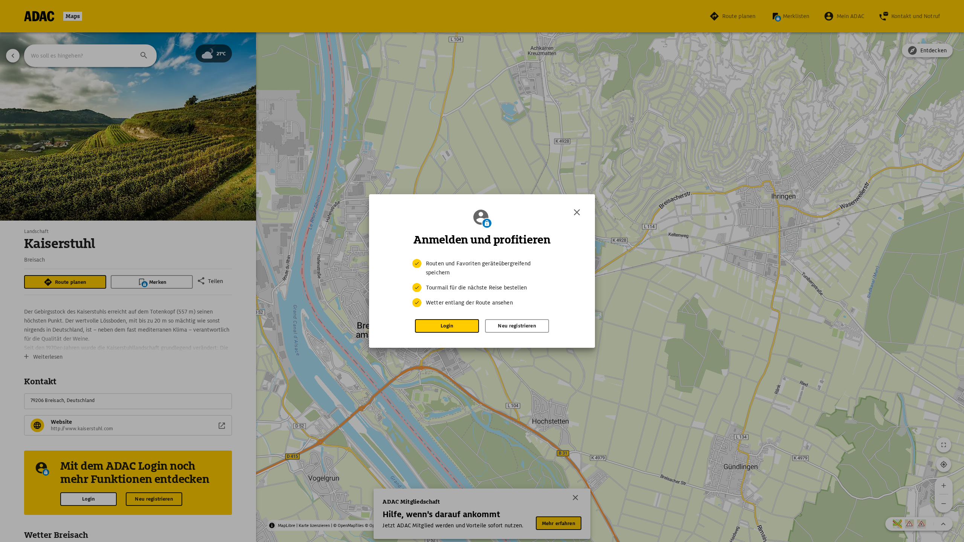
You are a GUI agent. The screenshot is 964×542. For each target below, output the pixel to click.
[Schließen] (577, 212)
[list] (482, 283)
